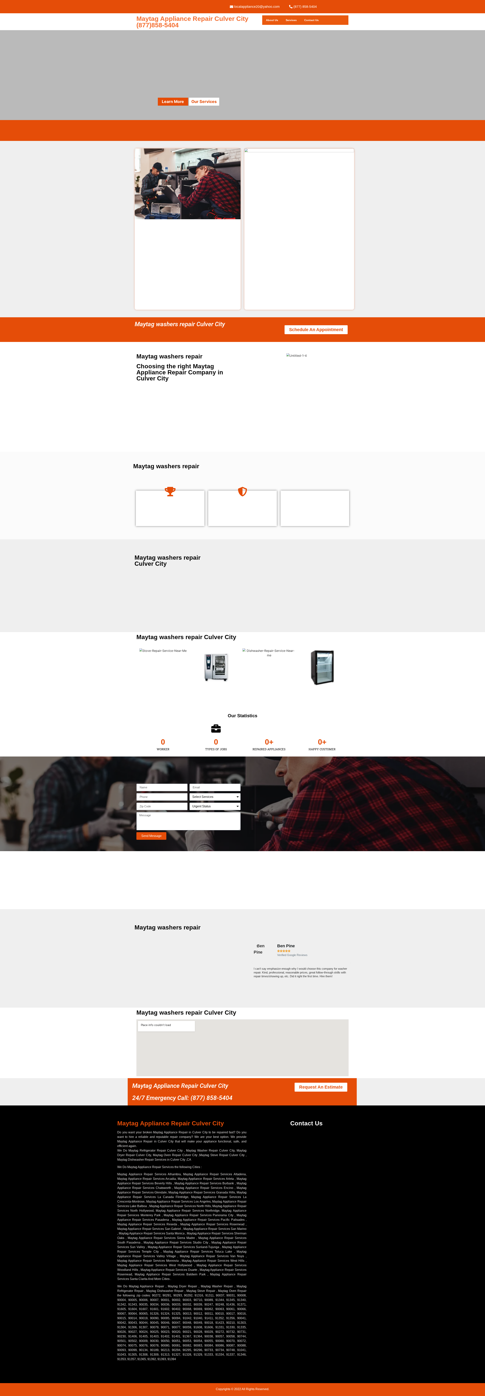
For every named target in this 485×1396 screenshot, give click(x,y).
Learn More (173, 101)
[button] (252, 962)
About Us (272, 20)
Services (291, 20)
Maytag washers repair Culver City (180, 324)
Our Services (204, 101)
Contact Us (311, 20)
